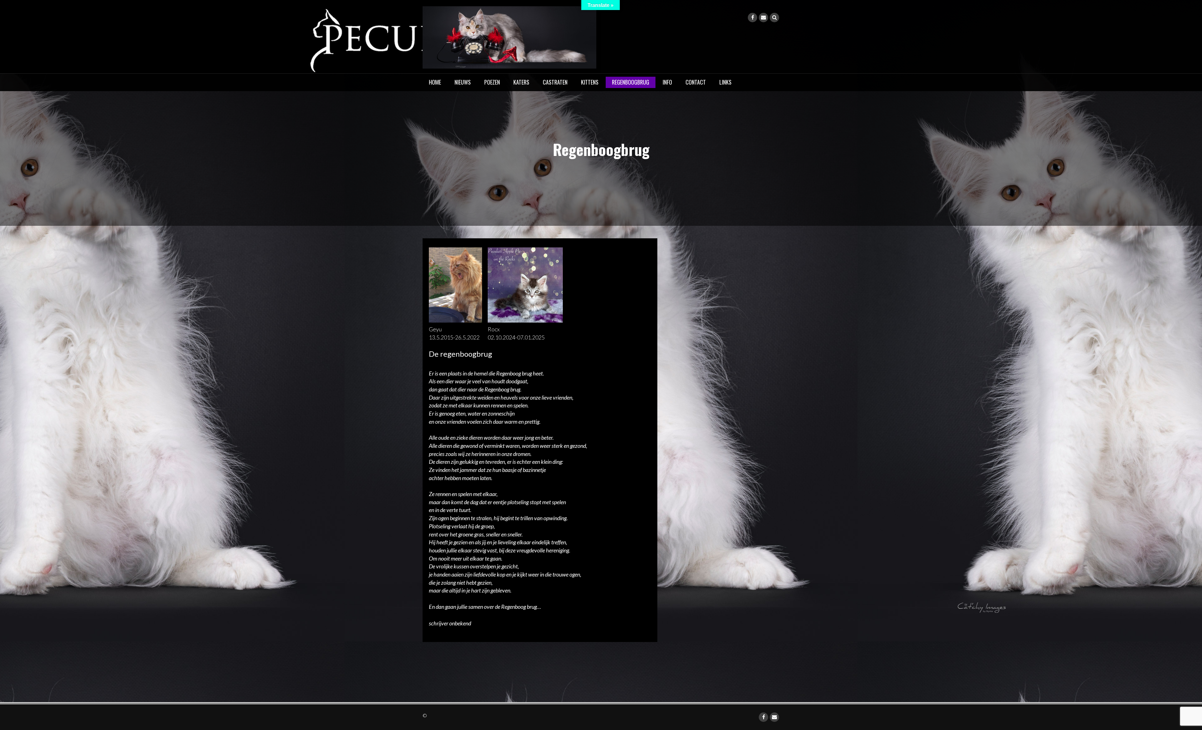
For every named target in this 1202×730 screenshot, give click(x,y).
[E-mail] (763, 17)
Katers (521, 82)
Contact (696, 82)
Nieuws (463, 82)
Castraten (555, 82)
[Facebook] (752, 17)
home (435, 82)
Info (667, 82)
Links (725, 82)
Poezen (492, 82)
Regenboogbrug (630, 82)
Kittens (589, 82)
